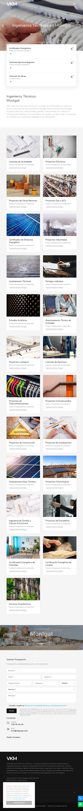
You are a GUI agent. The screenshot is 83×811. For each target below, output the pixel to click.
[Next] (80, 25)
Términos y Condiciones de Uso (54, 706)
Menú (8, 792)
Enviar (11, 711)
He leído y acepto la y (38, 706)
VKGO (29, 709)
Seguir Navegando (19, 802)
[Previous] (3, 25)
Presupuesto (41, 643)
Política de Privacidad (32, 706)
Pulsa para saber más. (18, 799)
